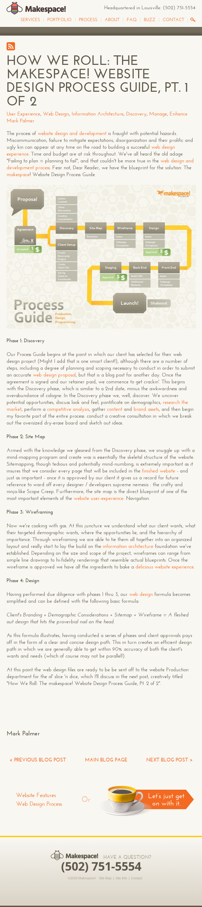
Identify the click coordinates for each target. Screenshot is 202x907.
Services (30, 19)
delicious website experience (164, 567)
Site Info (121, 878)
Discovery (136, 114)
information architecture (128, 546)
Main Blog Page (106, 760)
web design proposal (54, 375)
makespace (18, 174)
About (112, 19)
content (114, 409)
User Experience (23, 114)
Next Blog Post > (169, 760)
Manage (158, 114)
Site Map (105, 878)
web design (141, 594)
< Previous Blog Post (37, 760)
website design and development (72, 133)
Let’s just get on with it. (166, 799)
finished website (158, 471)
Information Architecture (98, 114)
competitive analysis (68, 409)
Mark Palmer (20, 121)
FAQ (132, 19)
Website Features (36, 795)
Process (88, 19)
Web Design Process (39, 803)
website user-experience (98, 498)
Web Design (56, 114)
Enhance (179, 114)
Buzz (149, 19)
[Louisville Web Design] (36, 8)
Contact (173, 19)
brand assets (146, 409)
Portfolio (59, 19)
